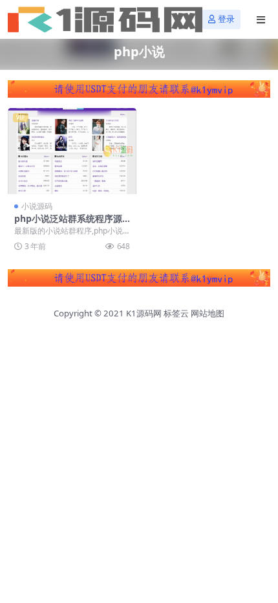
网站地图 (207, 313)
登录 (226, 19)
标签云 (176, 313)
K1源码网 (144, 313)
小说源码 (36, 206)
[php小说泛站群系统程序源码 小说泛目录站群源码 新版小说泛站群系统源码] (72, 151)
